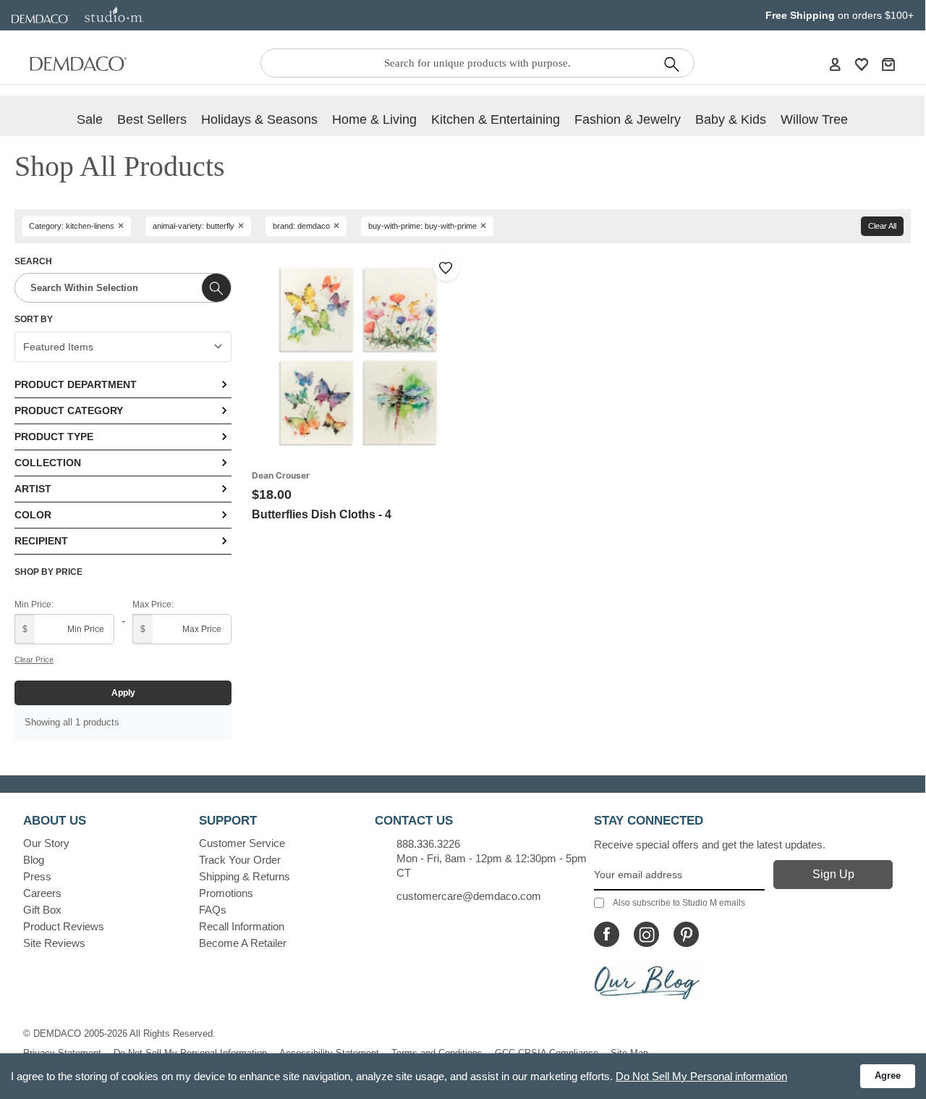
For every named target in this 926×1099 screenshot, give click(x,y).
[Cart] (888, 63)
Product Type (53, 436)
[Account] (835, 63)
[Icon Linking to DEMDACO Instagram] (646, 934)
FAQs (212, 910)
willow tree (814, 119)
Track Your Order (240, 860)
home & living (374, 119)
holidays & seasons (259, 119)
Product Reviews (63, 926)
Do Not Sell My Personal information (701, 1076)
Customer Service (242, 843)
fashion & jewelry (627, 119)
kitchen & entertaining (495, 119)
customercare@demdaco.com (468, 896)
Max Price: (153, 604)
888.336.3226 (428, 844)
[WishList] (862, 63)
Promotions (226, 893)
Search (33, 261)
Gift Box (42, 910)
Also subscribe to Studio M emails (679, 903)
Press (37, 876)
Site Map (629, 1053)
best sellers (152, 119)
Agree (888, 1075)
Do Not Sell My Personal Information (190, 1053)
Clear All (882, 226)
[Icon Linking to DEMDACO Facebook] (606, 934)
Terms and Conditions (437, 1053)
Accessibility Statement (329, 1053)
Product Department (75, 384)
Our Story (46, 843)
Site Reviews (54, 943)
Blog (33, 860)
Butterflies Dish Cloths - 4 (321, 514)
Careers (42, 893)
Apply (123, 693)
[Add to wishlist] (446, 268)
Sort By (33, 319)
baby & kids (730, 119)
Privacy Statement (62, 1053)
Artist (32, 488)
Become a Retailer (242, 943)
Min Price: (34, 604)
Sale (90, 119)
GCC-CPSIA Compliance (546, 1053)
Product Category (68, 410)
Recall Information (241, 926)
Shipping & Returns (244, 876)
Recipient (41, 541)
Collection (47, 462)
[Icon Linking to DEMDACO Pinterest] (686, 934)
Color (32, 515)
